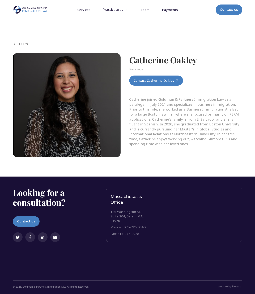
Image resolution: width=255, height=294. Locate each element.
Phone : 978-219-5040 (128, 227)
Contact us (229, 10)
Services (83, 9)
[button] (115, 10)
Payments (170, 9)
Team (145, 9)
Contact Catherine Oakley (154, 80)
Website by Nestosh (230, 286)
